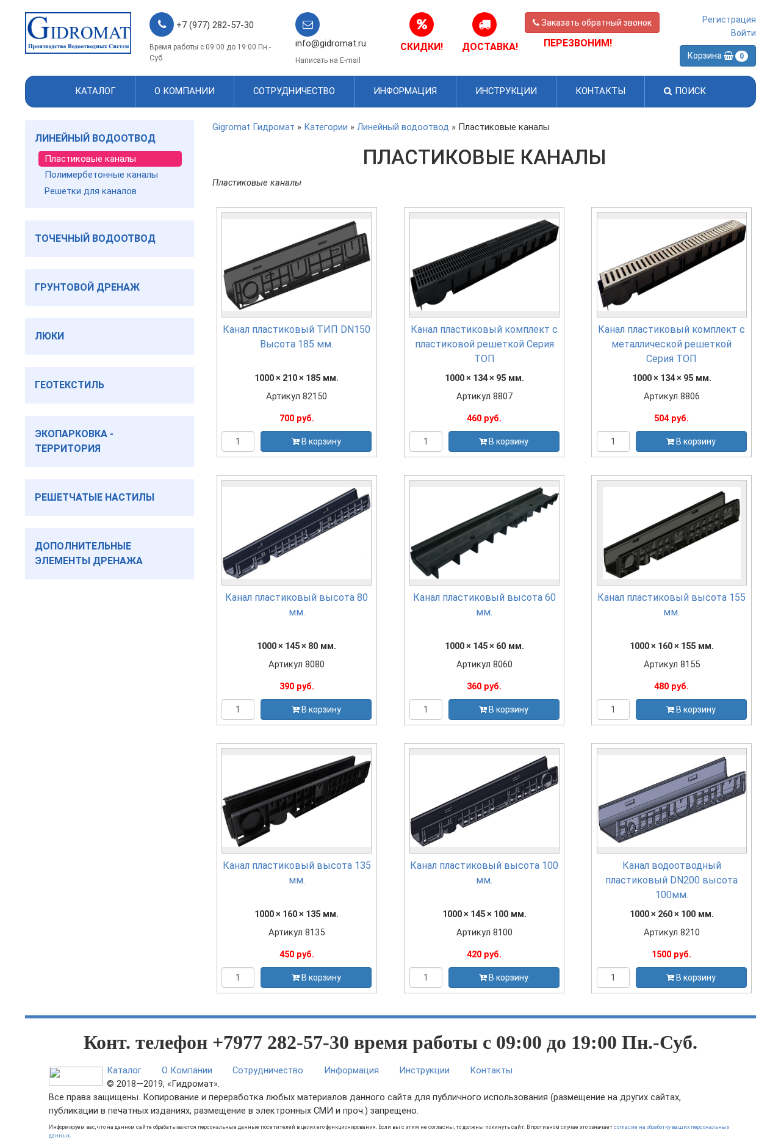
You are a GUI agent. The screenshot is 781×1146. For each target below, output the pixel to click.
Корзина (716, 55)
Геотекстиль (69, 385)
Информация (405, 90)
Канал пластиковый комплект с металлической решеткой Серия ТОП (671, 344)
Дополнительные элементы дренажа (89, 553)
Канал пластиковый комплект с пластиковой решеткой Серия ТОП (484, 344)
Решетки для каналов (91, 191)
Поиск (689, 90)
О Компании (184, 90)
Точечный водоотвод (95, 238)
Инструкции (506, 90)
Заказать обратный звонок (595, 22)
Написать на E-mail (328, 60)
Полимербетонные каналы (101, 174)
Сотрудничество (294, 90)
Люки (49, 336)
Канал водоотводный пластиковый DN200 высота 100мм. (671, 880)
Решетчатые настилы (94, 497)
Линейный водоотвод (95, 138)
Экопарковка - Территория (74, 441)
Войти (743, 33)
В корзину (320, 441)
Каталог (95, 90)
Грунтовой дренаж (87, 287)
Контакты (600, 90)
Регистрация (729, 19)
